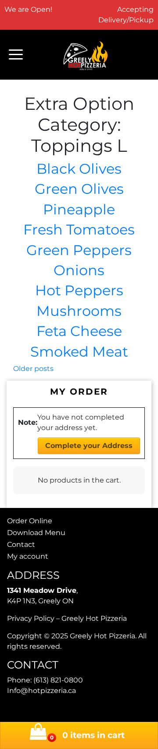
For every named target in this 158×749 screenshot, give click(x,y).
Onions (79, 270)
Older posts (33, 368)
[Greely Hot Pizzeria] (86, 54)
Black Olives (79, 168)
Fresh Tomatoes (79, 229)
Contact (21, 544)
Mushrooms (79, 310)
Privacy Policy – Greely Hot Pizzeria (67, 618)
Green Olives (79, 188)
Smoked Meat (79, 351)
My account (27, 556)
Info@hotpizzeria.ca (41, 690)
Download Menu (36, 532)
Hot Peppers (79, 290)
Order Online (29, 521)
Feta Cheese (79, 331)
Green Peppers (79, 250)
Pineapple (79, 209)
